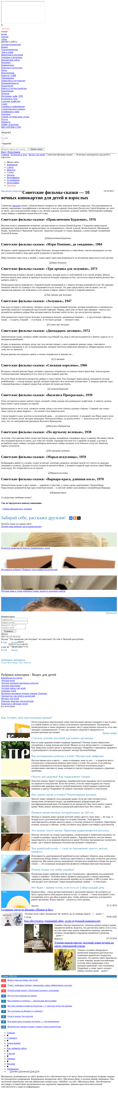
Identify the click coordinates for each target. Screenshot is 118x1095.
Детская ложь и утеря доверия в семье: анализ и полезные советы (33, 591)
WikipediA (6, 132)
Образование (7, 78)
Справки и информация (13, 106)
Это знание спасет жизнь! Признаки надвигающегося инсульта (70, 830)
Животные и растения (12, 55)
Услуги (4, 119)
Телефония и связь (10, 111)
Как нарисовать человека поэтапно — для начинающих (33, 1021)
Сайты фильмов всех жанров (17, 509)
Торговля (5, 114)
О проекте (12, 1038)
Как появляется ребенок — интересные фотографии (32, 1001)
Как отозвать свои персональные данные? (26, 717)
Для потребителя (9, 49)
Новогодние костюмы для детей (22, 980)
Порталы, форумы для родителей (17, 701)
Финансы (6, 122)
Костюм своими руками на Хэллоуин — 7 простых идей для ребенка (39, 1006)
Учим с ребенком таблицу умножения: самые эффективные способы (39, 985)
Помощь (11, 1058)
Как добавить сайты (17, 1048)
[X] (79, 518)
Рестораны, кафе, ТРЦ (12, 96)
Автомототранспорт (11, 44)
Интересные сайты (10, 60)
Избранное (12, 164)
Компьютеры (7, 65)
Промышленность (10, 83)
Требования (12, 1069)
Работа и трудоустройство (14, 88)
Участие (11, 1053)
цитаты (4, 36)
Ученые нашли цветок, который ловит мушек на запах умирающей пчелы (84, 944)
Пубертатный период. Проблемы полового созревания (33, 990)
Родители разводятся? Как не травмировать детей (25, 548)
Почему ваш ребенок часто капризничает (21, 526)
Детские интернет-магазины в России (19, 683)
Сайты (10, 167)
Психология (7, 86)
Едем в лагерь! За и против (20, 1016)
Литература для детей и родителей (18, 696)
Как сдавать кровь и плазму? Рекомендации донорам (63, 794)
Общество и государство (13, 80)
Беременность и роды (11, 678)
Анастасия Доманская (11, 191)
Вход (3, 152)
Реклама (11, 1064)
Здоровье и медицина (11, 57)
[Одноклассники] (75, 518)
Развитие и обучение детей (14, 703)
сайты (4, 39)
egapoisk (6, 143)
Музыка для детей (10, 698)
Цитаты (11, 175)
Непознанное (7, 73)
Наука (4, 70)
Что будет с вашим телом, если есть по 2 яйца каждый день (67, 887)
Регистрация (14, 152)
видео (4, 34)
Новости (11, 170)
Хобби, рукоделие (10, 124)
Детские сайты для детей (13, 688)
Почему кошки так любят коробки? (53, 869)
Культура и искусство (11, 67)
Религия (5, 93)
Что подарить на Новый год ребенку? (25, 1011)
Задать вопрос (14, 1043)
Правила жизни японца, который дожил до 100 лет (62, 812)
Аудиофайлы (13, 180)
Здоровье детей (8, 691)
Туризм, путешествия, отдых (15, 117)
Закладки (11, 185)
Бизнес (4, 47)
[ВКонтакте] (71, 518)
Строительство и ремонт (13, 109)
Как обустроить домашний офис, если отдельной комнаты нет (62, 920)
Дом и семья (7, 52)
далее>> (100, 914)
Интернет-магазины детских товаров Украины (24, 693)
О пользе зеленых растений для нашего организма (62, 738)
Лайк (5, 642)
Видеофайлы (13, 177)
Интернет (6, 62)
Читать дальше (109, 733)
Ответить (14, 642)
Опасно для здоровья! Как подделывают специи (60, 776)
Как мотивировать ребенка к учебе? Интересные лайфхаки (67, 756)
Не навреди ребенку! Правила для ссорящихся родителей (29, 569)
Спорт (4, 104)
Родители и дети (9, 98)
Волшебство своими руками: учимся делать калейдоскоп (34, 1026)
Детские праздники (10, 685)
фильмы (16, 205)
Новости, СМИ (8, 75)
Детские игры (8, 680)
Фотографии (13, 183)
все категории (8, 706)
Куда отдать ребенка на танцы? (22, 995)
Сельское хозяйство (10, 101)
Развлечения (7, 91)
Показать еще (111, 613)
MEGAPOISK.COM (11, 127)
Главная (11, 1033)
